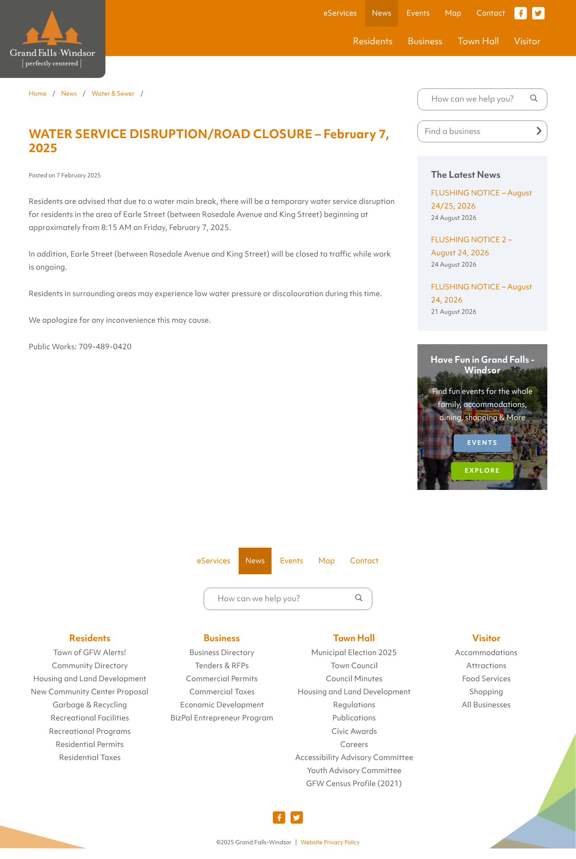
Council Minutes (354, 679)
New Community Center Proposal (89, 692)
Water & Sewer (113, 93)
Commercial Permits (222, 679)
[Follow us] (521, 13)
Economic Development (222, 705)
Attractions (486, 666)
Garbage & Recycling (90, 705)
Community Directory (90, 666)
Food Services (486, 679)
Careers (354, 744)
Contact (490, 13)
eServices (340, 13)
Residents (373, 41)
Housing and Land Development (89, 679)
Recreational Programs (90, 731)
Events (418, 13)
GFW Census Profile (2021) (354, 784)
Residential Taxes (90, 757)
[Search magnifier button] (534, 98)
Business (425, 41)
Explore (482, 470)
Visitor (527, 41)
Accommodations (486, 653)
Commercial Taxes (222, 692)
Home (37, 93)
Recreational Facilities (90, 718)
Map (453, 13)
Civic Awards (354, 731)
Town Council (354, 666)
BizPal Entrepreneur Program (221, 718)
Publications (354, 718)
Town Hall (478, 41)
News (381, 13)
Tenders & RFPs (222, 666)
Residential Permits (90, 744)
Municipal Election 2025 (354, 653)
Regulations (354, 705)
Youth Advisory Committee (354, 770)
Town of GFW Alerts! (89, 653)
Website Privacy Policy (330, 842)
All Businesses (486, 705)
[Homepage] (52, 39)
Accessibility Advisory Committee (354, 757)
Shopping (486, 692)
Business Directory (221, 653)
